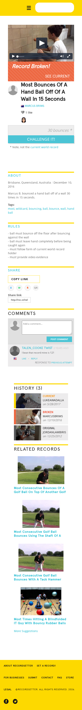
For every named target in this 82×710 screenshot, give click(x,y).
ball (45, 208)
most (11, 208)
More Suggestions (26, 631)
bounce (54, 208)
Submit (32, 678)
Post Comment (59, 339)
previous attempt (61, 362)
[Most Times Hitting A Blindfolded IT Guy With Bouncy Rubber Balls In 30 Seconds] (41, 601)
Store (70, 678)
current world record (44, 147)
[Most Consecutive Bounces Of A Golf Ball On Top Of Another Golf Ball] (41, 470)
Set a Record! (46, 666)
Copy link (19, 279)
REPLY (34, 358)
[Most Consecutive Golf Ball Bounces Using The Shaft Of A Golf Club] (41, 514)
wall (63, 208)
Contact (47, 678)
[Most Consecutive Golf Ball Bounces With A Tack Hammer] (41, 557)
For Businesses (14, 678)
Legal (8, 689)
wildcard (21, 208)
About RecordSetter (18, 666)
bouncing (35, 208)
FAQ (59, 678)
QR (36, 287)
